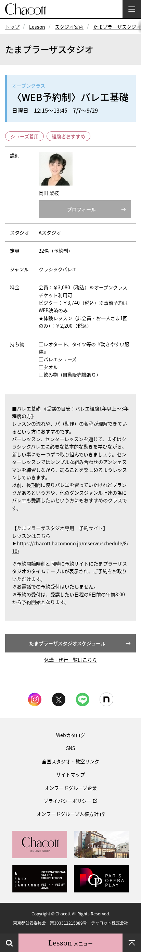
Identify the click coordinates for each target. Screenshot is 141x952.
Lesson (37, 26)
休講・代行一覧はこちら (70, 659)
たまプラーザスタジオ (117, 26)
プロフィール (81, 209)
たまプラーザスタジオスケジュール (67, 643)
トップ (12, 26)
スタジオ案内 (69, 26)
